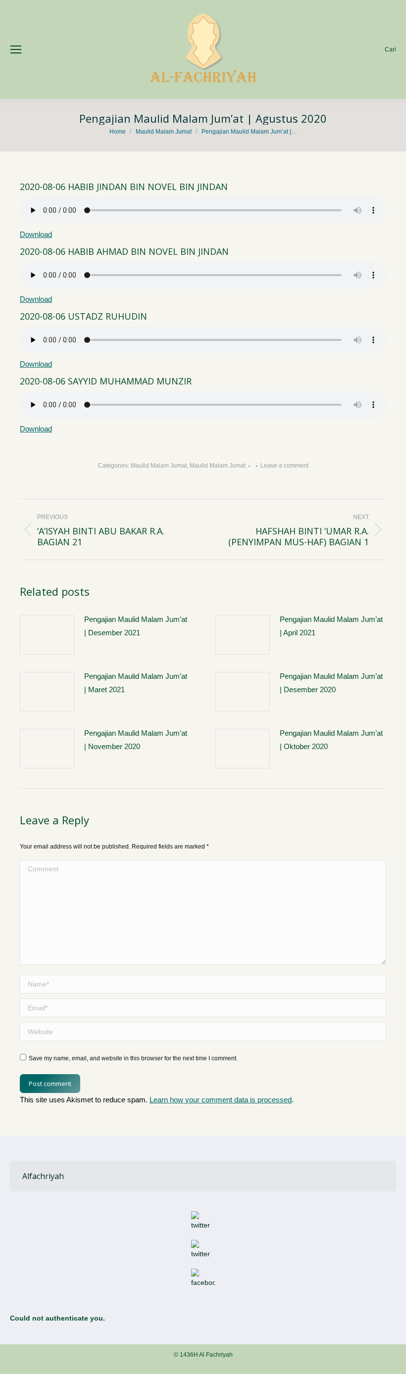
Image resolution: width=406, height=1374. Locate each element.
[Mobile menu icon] (16, 49)
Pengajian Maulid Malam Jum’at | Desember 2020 (331, 683)
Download (36, 234)
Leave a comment (284, 465)
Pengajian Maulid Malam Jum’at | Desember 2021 (135, 626)
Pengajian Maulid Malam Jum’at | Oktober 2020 (331, 740)
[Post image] (47, 635)
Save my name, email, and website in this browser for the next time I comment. (133, 1058)
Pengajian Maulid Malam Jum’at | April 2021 (331, 626)
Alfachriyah (43, 1176)
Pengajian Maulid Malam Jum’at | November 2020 (135, 740)
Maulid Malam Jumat (159, 465)
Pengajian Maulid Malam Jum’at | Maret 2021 (135, 683)
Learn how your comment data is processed (221, 1099)
